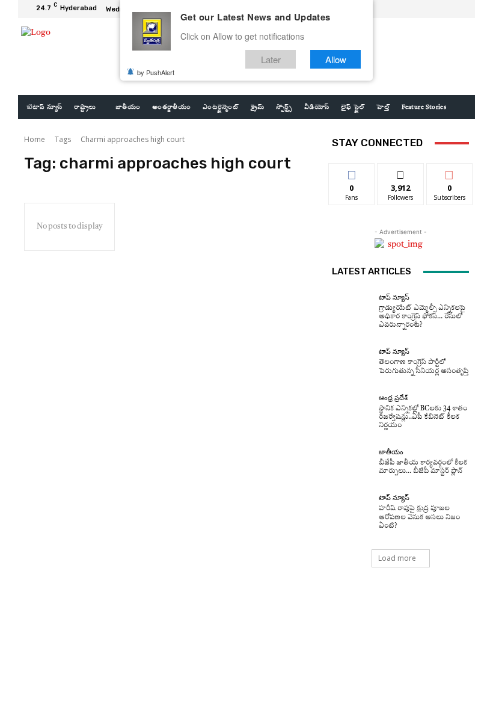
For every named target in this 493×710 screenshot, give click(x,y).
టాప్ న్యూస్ (394, 297)
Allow (335, 59)
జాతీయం (391, 452)
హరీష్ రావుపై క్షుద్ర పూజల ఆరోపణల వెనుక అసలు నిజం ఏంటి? (419, 517)
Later (271, 59)
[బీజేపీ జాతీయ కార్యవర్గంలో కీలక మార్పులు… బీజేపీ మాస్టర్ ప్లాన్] (352, 462)
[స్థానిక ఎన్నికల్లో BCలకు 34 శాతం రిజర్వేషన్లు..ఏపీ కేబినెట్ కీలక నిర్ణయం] (352, 412)
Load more (397, 558)
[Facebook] (416, 9)
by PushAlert (155, 72)
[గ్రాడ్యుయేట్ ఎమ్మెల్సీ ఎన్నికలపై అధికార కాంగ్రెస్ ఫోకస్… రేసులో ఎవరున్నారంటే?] (352, 311)
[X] (445, 9)
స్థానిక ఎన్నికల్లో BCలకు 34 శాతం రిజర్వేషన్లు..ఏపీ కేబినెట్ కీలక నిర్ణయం (423, 417)
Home (34, 139)
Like (352, 172)
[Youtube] (459, 9)
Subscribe (449, 172)
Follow (401, 172)
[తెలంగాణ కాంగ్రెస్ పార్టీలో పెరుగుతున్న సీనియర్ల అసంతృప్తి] (352, 361)
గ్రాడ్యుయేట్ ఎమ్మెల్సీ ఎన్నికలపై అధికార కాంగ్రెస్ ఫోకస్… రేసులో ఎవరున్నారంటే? (422, 317)
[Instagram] (430, 9)
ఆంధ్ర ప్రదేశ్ (393, 398)
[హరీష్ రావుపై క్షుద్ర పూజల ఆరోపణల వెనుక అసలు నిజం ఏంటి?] (352, 512)
